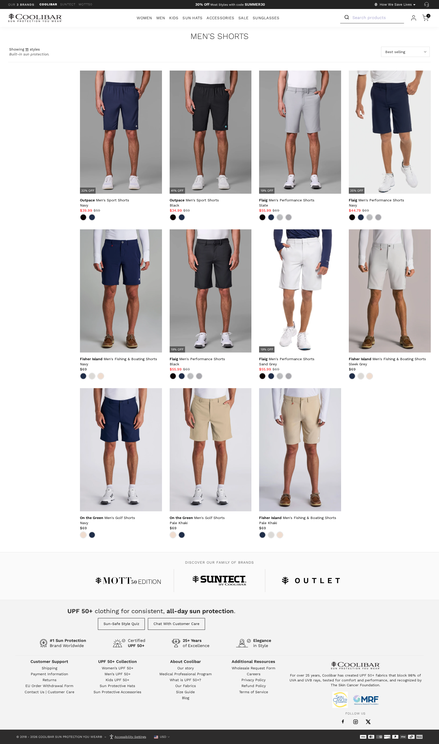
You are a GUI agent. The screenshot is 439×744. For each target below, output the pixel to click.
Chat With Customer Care (176, 624)
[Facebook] (343, 721)
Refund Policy (253, 686)
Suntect (68, 4)
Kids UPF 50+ (117, 680)
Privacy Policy (253, 680)
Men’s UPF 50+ (117, 674)
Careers (253, 674)
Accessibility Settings (130, 737)
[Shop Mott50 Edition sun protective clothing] (128, 580)
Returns (49, 680)
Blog (185, 698)
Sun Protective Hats (117, 686)
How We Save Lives (396, 4)
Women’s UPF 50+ (117, 668)
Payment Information (49, 674)
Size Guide (185, 692)
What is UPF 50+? (185, 680)
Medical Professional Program (185, 674)
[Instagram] (355, 722)
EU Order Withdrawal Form (49, 686)
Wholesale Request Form (253, 668)
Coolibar (48, 4)
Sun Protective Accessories (117, 692)
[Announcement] (230, 4)
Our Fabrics (185, 686)
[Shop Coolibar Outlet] (310, 580)
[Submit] (346, 17)
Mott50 (85, 4)
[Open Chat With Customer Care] (426, 4)
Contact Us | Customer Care (49, 692)
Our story (185, 668)
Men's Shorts (219, 36)
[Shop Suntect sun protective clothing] (219, 580)
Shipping (49, 668)
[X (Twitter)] (368, 722)
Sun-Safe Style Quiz (121, 624)
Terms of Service (253, 692)
